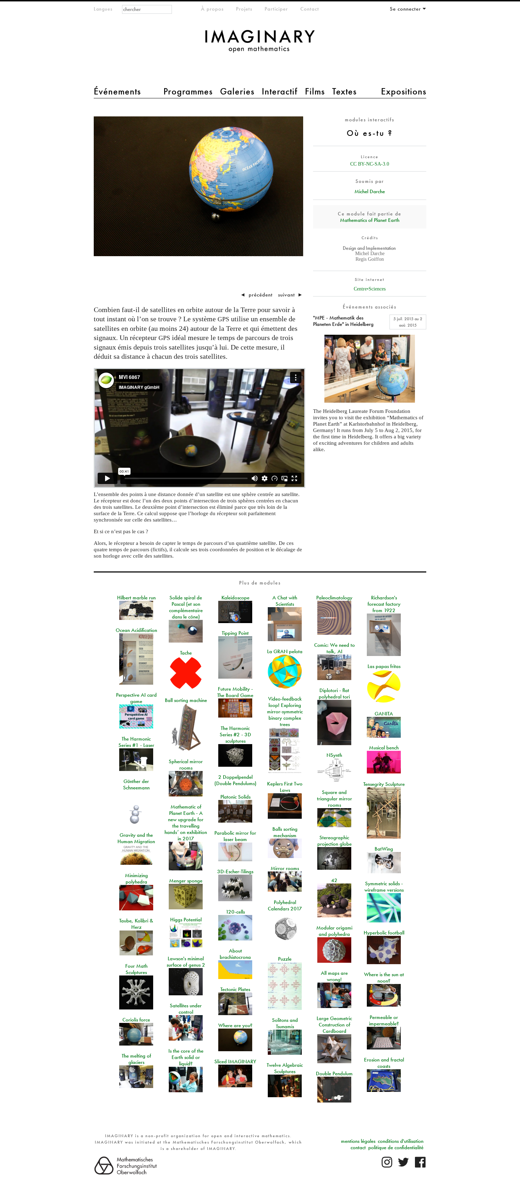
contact (358, 1147)
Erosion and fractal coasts (384, 1063)
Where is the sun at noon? (384, 977)
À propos (212, 9)
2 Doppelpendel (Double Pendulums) (235, 780)
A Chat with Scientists (284, 600)
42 (334, 880)
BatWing (384, 849)
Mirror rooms (285, 868)
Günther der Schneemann (136, 784)
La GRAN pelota (284, 651)
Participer (276, 9)
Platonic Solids (235, 797)
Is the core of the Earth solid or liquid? (185, 1057)
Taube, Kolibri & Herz (136, 923)
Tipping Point (235, 633)
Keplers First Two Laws (284, 787)
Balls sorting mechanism (284, 832)
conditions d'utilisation (400, 1141)
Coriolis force (136, 1020)
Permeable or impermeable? (384, 1020)
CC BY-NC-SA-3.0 (369, 164)
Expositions (403, 91)
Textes (344, 91)
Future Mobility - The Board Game (235, 692)
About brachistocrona (235, 954)
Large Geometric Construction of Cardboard (334, 1024)
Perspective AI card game (136, 698)
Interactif (279, 91)
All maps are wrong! (334, 976)
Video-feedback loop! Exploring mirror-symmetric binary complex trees (285, 711)
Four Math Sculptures (136, 969)
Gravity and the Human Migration (136, 838)
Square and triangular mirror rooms (334, 798)
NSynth (334, 755)
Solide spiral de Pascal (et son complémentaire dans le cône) (186, 607)
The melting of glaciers (136, 1059)
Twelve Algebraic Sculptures (285, 1068)
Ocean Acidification (136, 630)
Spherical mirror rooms (186, 764)
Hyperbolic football (384, 932)
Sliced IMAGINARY (235, 1061)
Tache (186, 653)
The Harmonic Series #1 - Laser (136, 742)
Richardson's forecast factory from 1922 (384, 604)
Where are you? (235, 1025)
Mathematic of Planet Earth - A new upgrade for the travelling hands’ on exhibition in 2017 (185, 823)
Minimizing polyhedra (136, 878)
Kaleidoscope (235, 597)
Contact (309, 9)
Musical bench (384, 747)
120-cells (235, 912)
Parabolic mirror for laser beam (235, 836)
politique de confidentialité (395, 1147)
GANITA (384, 713)
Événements (117, 91)
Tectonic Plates (235, 989)
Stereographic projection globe (334, 840)
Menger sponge (185, 880)
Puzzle (284, 959)
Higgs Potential (186, 919)
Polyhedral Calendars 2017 (285, 905)
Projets (244, 9)
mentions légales (358, 1141)
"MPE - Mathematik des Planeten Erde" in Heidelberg (343, 321)
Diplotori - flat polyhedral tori (334, 693)
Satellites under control (186, 1008)
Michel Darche (369, 191)
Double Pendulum (334, 1073)
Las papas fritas (384, 666)
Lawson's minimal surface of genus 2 (186, 961)
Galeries (237, 91)
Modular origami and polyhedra (334, 931)
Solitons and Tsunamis (285, 1023)
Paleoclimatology (334, 597)
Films (315, 91)
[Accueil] (260, 45)
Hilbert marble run (136, 597)
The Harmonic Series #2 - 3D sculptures (235, 734)
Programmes (188, 91)
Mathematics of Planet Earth (369, 220)
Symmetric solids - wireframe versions (384, 886)
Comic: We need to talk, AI (334, 648)
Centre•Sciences (370, 289)
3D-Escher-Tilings (235, 871)
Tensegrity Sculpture (384, 784)
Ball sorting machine (186, 700)
